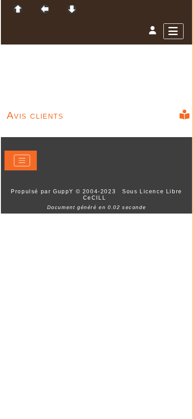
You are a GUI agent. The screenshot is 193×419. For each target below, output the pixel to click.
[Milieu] (44, 8)
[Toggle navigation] (22, 160)
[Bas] (71, 8)
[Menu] (173, 31)
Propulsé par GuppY (43, 191)
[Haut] (17, 8)
